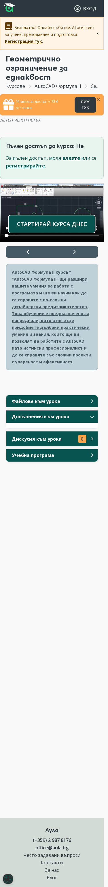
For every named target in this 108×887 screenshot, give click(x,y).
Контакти (52, 862)
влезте (71, 158)
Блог (52, 877)
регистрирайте (25, 165)
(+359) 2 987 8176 (52, 840)
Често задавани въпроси (51, 855)
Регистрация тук (23, 41)
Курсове (15, 86)
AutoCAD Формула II (57, 86)
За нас (52, 870)
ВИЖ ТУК (85, 104)
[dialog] (8, 879)
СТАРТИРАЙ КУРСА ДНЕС (52, 224)
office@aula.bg (52, 847)
